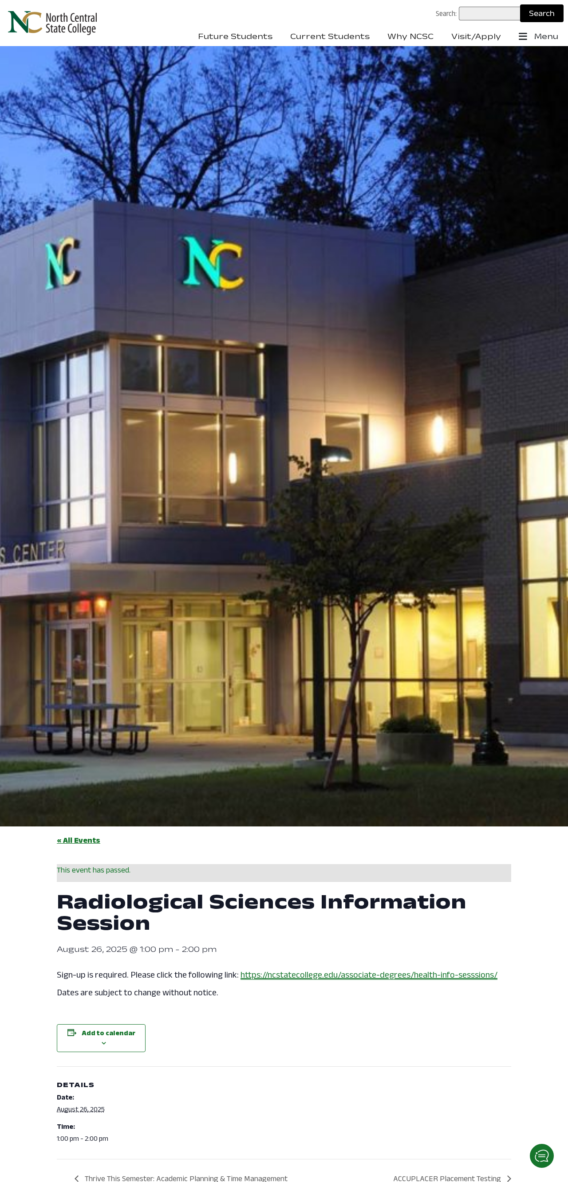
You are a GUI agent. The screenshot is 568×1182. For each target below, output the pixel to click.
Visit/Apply (476, 36)
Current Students (330, 36)
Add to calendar (108, 1033)
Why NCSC (410, 36)
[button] (542, 1156)
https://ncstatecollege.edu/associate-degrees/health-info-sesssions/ (369, 974)
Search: (446, 13)
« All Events (78, 840)
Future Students (235, 36)
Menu (545, 36)
